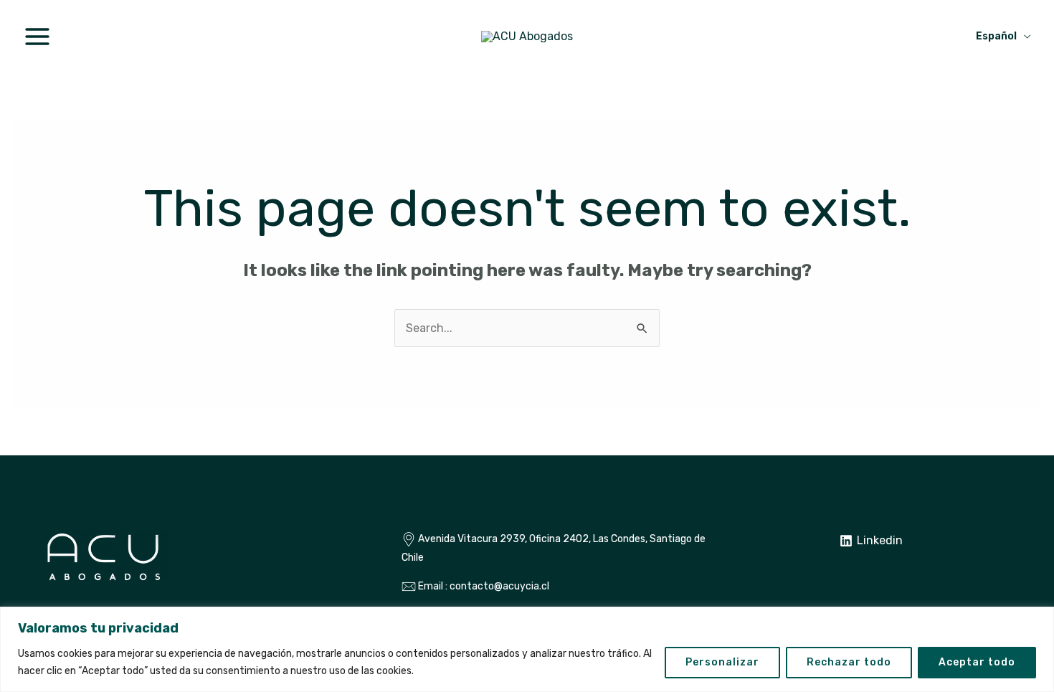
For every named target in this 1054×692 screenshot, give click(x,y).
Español (996, 36)
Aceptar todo (977, 662)
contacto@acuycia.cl (499, 586)
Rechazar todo (849, 662)
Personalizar (722, 662)
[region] (527, 649)
